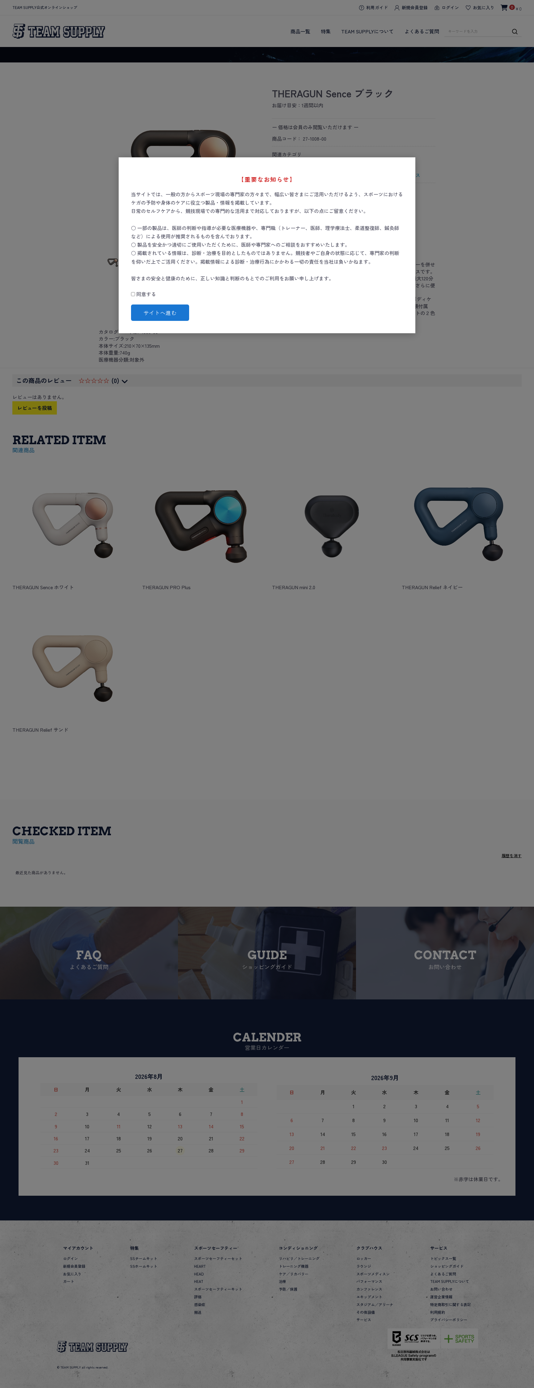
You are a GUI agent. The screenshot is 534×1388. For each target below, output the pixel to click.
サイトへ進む (160, 313)
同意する (145, 294)
